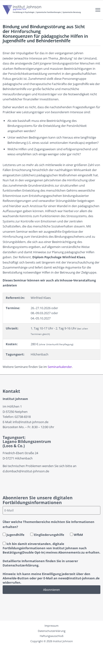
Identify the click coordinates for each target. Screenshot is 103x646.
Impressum (51, 625)
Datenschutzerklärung (51, 631)
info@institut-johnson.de (30, 422)
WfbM (78, 535)
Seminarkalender (60, 367)
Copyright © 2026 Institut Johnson (51, 641)
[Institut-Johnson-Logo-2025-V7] (42, 9)
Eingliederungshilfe (48, 535)
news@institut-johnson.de (79, 578)
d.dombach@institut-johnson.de (26, 471)
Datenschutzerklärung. (21, 565)
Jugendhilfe (15, 535)
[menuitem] (97, 10)
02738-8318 (23, 417)
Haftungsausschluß (51, 636)
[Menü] (97, 10)
